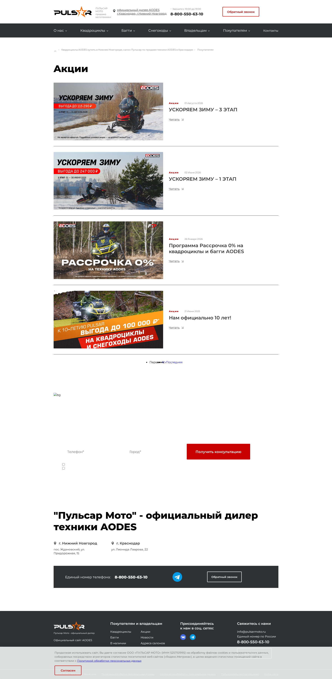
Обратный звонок (241, 12)
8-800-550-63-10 (186, 13)
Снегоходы (158, 30)
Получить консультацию (218, 451)
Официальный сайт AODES (73, 640)
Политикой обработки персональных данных (109, 660)
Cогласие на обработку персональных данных (102, 464)
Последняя (174, 362)
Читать (174, 119)
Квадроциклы (92, 30)
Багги (126, 30)
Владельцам (195, 30)
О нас (59, 30)
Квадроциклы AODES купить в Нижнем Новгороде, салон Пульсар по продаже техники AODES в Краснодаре (127, 49)
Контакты (270, 30)
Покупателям (235, 30)
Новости (147, 637)
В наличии (118, 643)
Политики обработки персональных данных (172, 464)
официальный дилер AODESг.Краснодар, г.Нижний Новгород (142, 11)
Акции (145, 631)
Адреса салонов (153, 643)
